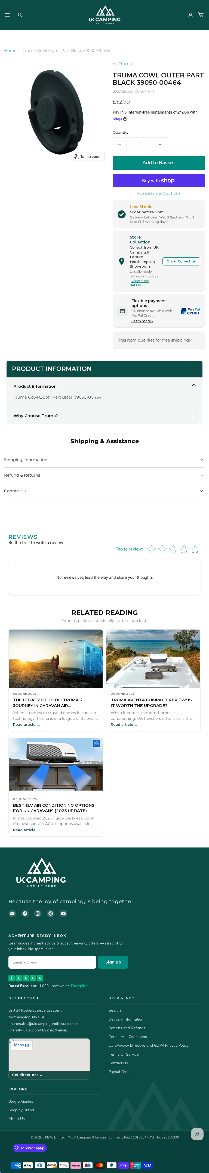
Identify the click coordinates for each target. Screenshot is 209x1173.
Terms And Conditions (128, 1036)
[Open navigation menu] (7, 15)
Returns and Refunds (127, 1028)
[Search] (20, 15)
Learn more (142, 321)
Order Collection (181, 261)
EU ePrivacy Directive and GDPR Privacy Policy (149, 1045)
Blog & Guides (20, 1101)
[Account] (190, 15)
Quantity (120, 132)
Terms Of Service (124, 1054)
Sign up (113, 962)
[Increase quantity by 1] (160, 144)
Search (115, 1010)
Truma (125, 63)
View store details (139, 283)
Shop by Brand (21, 1110)
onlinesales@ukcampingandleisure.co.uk (43, 1023)
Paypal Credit (120, 1071)
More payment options (158, 193)
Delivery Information (126, 1019)
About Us (16, 1118)
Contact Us (118, 1063)
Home (10, 50)
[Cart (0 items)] (201, 15)
